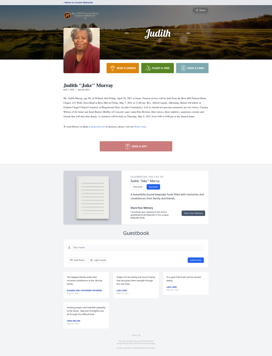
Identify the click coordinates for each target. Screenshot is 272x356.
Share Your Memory (193, 213)
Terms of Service (143, 343)
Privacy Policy (128, 343)
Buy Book (153, 186)
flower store (140, 126)
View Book (138, 186)
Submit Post (195, 260)
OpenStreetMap (139, 348)
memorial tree (98, 126)
